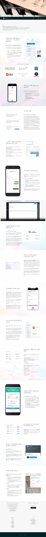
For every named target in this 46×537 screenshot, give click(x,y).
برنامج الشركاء (12, 522)
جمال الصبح (33, 521)
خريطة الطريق (12, 526)
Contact (38, 18)
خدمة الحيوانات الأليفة (33, 520)
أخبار (12, 520)
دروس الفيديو (12, 525)
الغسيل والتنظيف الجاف (33, 523)
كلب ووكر (33, 519)
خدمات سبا (33, 522)
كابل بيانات (12, 523)
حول (12, 519)
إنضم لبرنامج (12, 521)
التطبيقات (13, 527)
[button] (23, 20)
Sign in (41, 18)
